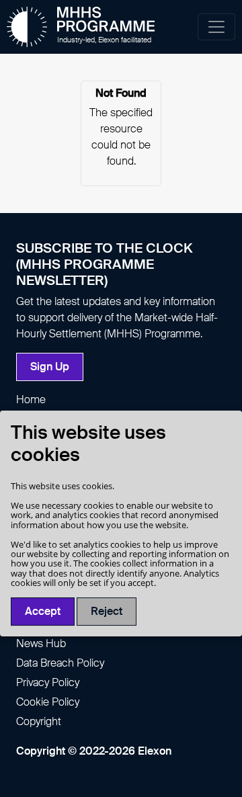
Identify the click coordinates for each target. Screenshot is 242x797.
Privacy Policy (47, 682)
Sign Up (49, 367)
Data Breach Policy (60, 663)
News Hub (41, 643)
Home (31, 399)
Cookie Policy (47, 702)
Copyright (38, 721)
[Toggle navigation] (216, 26)
